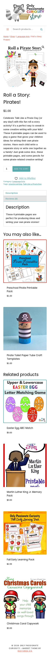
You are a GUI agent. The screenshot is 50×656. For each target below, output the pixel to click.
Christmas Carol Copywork (23, 623)
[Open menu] (7, 29)
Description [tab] (12, 193)
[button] (43, 47)
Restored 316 (25, 651)
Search (42, 29)
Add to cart (21, 169)
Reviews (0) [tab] (12, 198)
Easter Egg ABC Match (20, 428)
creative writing (15, 184)
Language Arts (18, 181)
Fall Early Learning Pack (20, 559)
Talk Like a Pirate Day (32, 184)
